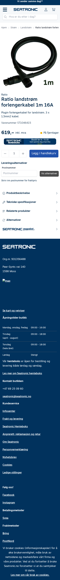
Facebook (8, 495)
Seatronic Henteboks (15, 426)
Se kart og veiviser (14, 311)
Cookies (7, 465)
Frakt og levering (13, 419)
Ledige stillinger (12, 473)
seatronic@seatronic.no (17, 396)
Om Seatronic (11, 442)
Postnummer (9, 168)
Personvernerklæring (15, 449)
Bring (6, 533)
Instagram (9, 503)
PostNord (8, 541)
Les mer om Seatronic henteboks (22, 373)
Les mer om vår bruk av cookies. (30, 575)
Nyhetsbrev (10, 457)
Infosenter (9, 411)
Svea (5, 518)
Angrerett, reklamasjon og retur (21, 434)
